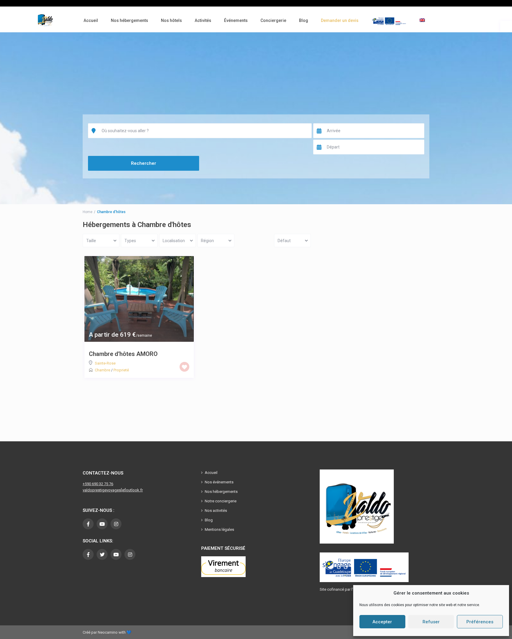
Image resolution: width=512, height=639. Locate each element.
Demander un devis (340, 20)
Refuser (431, 621)
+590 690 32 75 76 (98, 484)
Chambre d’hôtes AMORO (123, 354)
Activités (203, 20)
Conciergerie (273, 20)
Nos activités (216, 510)
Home (87, 212)
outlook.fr (134, 490)
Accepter (382, 621)
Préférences (479, 621)
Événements (236, 20)
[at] (123, 490)
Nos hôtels (171, 20)
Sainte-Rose (105, 363)
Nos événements (219, 482)
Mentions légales (219, 529)
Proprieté (121, 370)
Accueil (91, 20)
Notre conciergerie (220, 501)
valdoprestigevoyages (102, 490)
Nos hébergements (129, 20)
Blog (303, 20)
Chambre (102, 370)
